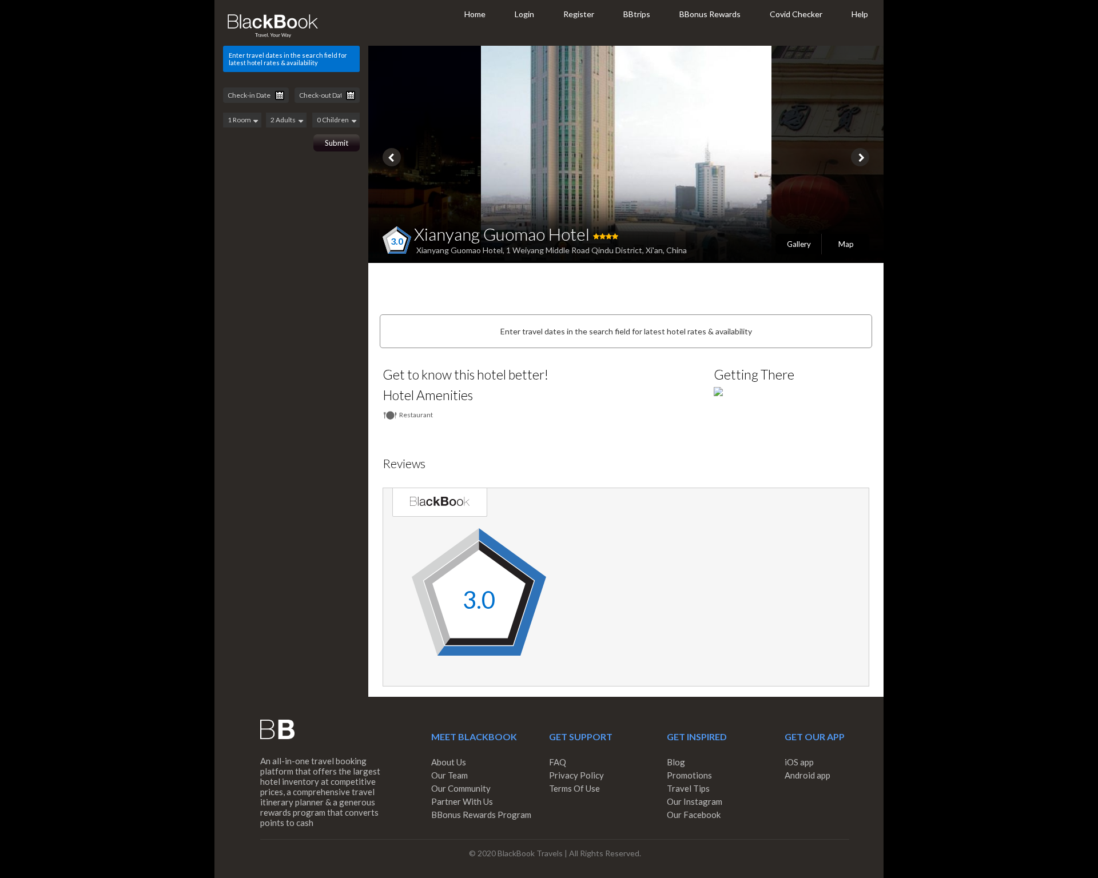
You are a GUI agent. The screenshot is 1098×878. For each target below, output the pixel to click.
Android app (807, 775)
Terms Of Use (574, 788)
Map (846, 244)
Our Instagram (694, 801)
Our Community (461, 788)
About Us (448, 762)
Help (860, 14)
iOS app (799, 762)
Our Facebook (694, 814)
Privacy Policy (576, 775)
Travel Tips (688, 788)
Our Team (449, 775)
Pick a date (279, 95)
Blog (676, 762)
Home (475, 14)
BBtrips (636, 14)
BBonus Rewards (710, 14)
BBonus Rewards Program (481, 814)
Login (524, 14)
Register (578, 14)
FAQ (557, 762)
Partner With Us (462, 801)
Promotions (689, 775)
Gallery (799, 244)
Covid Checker (796, 14)
